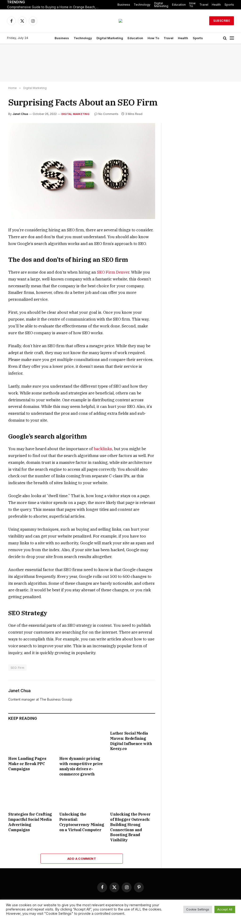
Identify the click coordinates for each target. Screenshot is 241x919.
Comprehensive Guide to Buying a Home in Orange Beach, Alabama (54, 7)
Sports (229, 4)
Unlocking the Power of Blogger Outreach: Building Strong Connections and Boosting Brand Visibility (130, 827)
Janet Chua (20, 114)
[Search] (225, 38)
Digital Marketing (161, 4)
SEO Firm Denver (113, 272)
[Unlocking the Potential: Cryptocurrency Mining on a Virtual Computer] (81, 795)
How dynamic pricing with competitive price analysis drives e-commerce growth (81, 766)
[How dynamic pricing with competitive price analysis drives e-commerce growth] (81, 739)
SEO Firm (17, 667)
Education (179, 4)
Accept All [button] (224, 909)
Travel (203, 4)
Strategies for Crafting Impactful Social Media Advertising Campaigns (30, 822)
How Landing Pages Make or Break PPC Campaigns (27, 763)
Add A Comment (81, 858)
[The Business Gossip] (120, 21)
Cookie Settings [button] (197, 909)
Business (123, 4)
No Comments (108, 114)
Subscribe (221, 20)
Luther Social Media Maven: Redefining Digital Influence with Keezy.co (131, 741)
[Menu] (232, 38)
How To (192, 4)
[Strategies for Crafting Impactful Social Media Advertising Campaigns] (30, 795)
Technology (142, 4)
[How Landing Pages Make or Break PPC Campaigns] (30, 739)
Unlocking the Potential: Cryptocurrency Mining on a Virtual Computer (81, 822)
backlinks (103, 448)
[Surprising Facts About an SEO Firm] (81, 171)
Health (216, 4)
